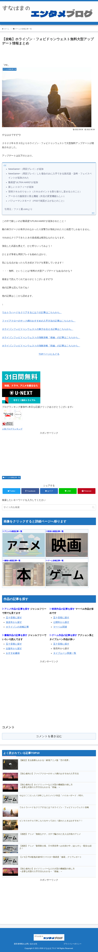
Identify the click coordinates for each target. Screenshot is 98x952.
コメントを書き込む (49, 736)
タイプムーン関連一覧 (64, 653)
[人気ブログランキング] (7, 424)
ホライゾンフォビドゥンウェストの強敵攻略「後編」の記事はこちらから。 (41, 337)
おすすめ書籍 (13, 653)
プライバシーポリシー (72, 944)
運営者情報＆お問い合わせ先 (25, 944)
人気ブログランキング (12, 429)
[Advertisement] (49, 53)
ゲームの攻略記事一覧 (12, 477)
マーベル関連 (60, 627)
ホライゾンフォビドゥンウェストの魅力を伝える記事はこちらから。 (37, 329)
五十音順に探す (14, 617)
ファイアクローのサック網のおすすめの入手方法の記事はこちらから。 (39, 321)
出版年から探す (14, 648)
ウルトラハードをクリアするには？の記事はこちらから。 (32, 312)
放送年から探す (14, 622)
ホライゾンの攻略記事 (17, 627)
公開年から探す (61, 622)
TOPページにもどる (49, 354)
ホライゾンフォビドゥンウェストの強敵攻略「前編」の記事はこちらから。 (41, 345)
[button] (93, 507)
